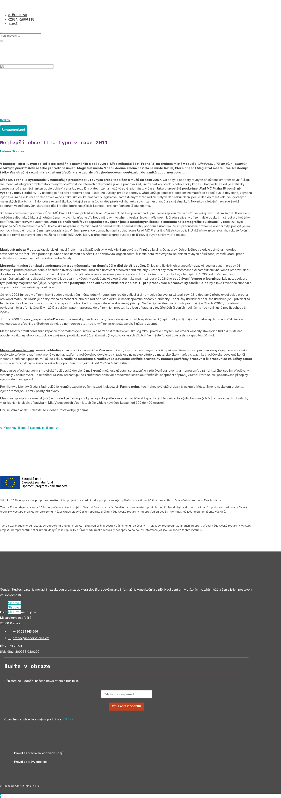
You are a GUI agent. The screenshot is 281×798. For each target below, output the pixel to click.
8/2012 (5, 120)
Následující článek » (44, 428)
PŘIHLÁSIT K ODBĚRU (126, 706)
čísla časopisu (21, 19)
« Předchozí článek (13, 428)
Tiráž (12, 24)
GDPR (69, 719)
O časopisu (17, 15)
